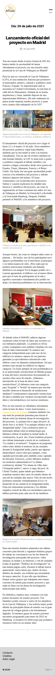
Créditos (7, 655)
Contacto (8, 652)
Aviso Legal (8, 659)
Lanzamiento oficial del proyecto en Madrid (27, 40)
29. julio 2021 (29, 49)
